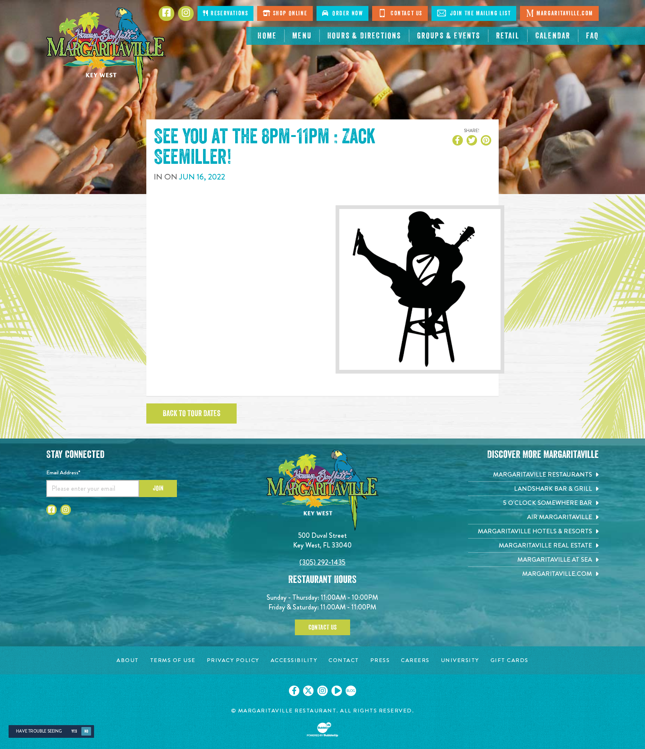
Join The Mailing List (479, 13)
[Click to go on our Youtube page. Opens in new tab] (336, 691)
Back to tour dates (191, 413)
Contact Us (405, 13)
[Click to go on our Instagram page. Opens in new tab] (322, 691)
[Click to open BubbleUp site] (322, 729)
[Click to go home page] (106, 50)
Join (158, 488)
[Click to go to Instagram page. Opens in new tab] (65, 510)
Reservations (228, 13)
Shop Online (289, 13)
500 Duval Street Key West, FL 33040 (322, 540)
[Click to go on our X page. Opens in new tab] (308, 691)
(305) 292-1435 (322, 562)
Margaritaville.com (564, 13)
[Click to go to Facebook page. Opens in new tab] (51, 510)
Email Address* (63, 472)
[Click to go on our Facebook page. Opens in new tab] (294, 691)
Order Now (346, 13)
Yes (74, 731)
